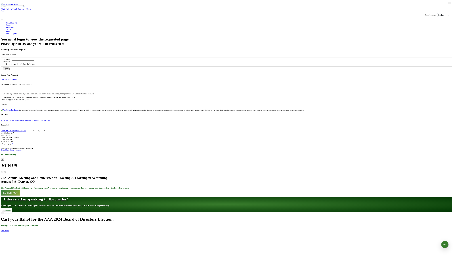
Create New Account (9, 80)
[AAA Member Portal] (10, 4)
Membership (10, 27)
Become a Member (25, 9)
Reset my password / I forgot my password (55, 94)
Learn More (6, 211)
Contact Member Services (84, 94)
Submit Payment (12, 33)
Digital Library (6, 9)
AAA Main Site (11, 23)
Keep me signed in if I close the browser (21, 64)
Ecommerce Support (21, 99)
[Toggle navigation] (2, 19)
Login (3, 11)
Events (8, 29)
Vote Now (5, 231)
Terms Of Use (5, 150)
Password (6, 62)
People (15, 9)
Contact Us (5, 131)
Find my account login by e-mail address (21, 94)
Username (7, 59)
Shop (8, 31)
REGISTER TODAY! (10, 193)
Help (444, 244)
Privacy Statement (16, 150)
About (8, 25)
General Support (7, 99)
